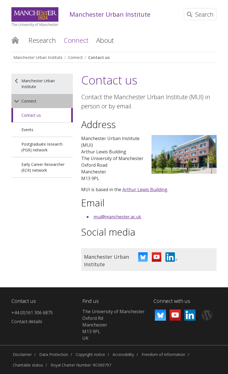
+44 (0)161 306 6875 (32, 313)
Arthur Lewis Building (144, 189)
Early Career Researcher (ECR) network (43, 167)
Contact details (26, 321)
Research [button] (42, 40)
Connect (75, 57)
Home (15, 39)
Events (27, 129)
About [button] (105, 40)
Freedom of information (163, 354)
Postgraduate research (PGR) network (42, 147)
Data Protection (53, 354)
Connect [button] (76, 40)
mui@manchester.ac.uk (117, 217)
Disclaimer (22, 354)
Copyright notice (90, 354)
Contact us (99, 57)
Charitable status (28, 365)
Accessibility (123, 354)
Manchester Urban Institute (110, 14)
